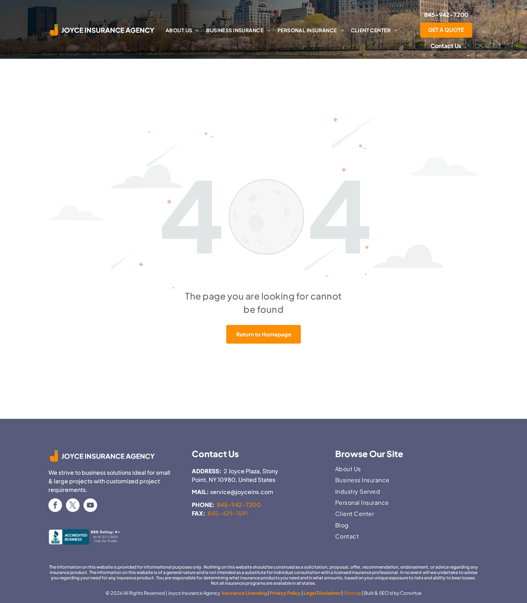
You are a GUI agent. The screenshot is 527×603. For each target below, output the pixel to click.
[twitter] (73, 506)
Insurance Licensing (244, 593)
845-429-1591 (228, 513)
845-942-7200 (239, 504)
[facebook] (55, 506)
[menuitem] (182, 30)
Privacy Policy (285, 593)
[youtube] (90, 506)
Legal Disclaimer (322, 593)
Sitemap (352, 593)
